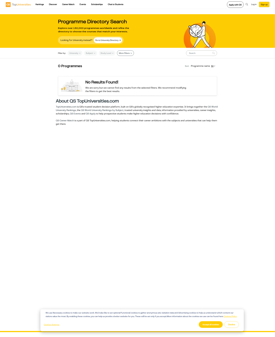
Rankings (40, 4)
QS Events (75, 113)
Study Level (106, 53)
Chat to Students (115, 4)
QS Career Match (65, 120)
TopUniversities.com (66, 106)
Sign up (264, 4)
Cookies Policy (230, 316)
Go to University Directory (107, 40)
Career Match (68, 4)
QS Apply (91, 113)
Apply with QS (235, 4)
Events (83, 4)
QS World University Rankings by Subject (102, 110)
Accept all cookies (211, 324)
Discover (53, 4)
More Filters (124, 53)
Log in (254, 4)
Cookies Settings (51, 324)
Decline (231, 324)
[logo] (18, 4)
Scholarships (97, 4)
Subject (89, 53)
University (74, 53)
